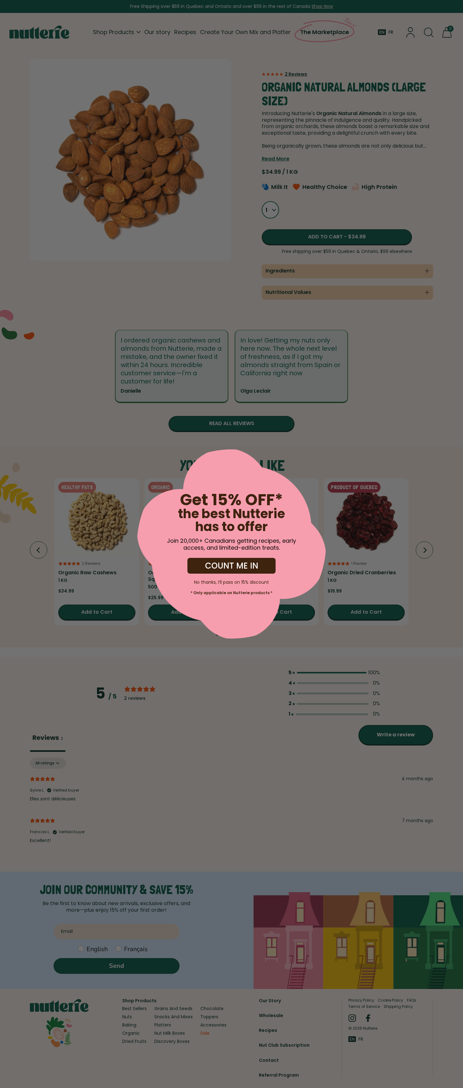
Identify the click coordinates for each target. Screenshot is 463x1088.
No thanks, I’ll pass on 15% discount (231, 581)
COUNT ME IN (231, 565)
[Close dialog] (20, 459)
